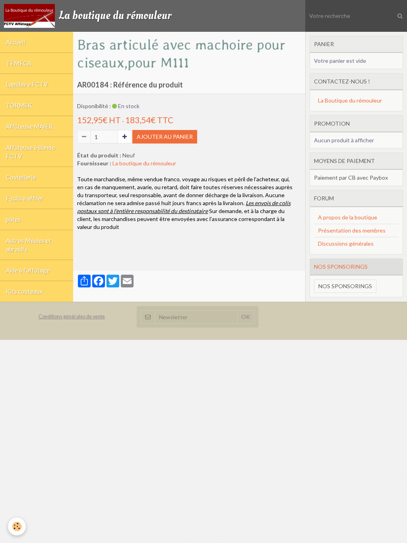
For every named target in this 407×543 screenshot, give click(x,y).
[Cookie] (17, 526)
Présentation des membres (352, 230)
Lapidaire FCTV (27, 84)
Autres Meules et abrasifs (28, 245)
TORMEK (19, 105)
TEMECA (18, 63)
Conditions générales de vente (72, 317)
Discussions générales (346, 243)
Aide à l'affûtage (28, 270)
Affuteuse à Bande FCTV (30, 152)
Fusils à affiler (24, 198)
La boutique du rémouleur (144, 163)
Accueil (15, 42)
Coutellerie (21, 177)
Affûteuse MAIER (29, 126)
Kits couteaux (24, 291)
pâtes (13, 219)
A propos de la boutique (347, 217)
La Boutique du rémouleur (350, 100)
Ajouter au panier (165, 136)
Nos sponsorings (345, 286)
